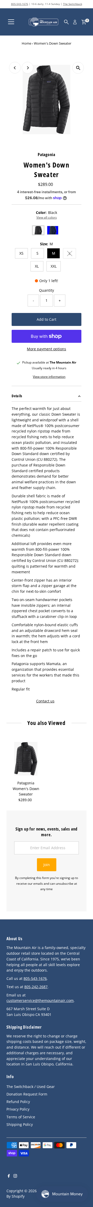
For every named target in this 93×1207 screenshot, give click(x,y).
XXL (54, 266)
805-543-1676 (19, 4)
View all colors (46, 217)
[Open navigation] (11, 22)
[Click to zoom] (78, 68)
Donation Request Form (26, 1094)
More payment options (46, 348)
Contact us (45, 701)
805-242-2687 (36, 986)
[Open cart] (84, 22)
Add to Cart (46, 319)
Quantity (46, 290)
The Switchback (72, 4)
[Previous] (15, 68)
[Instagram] (15, 1176)
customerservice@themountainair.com (40, 1000)
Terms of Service (20, 1116)
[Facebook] (8, 1176)
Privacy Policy (17, 1109)
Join (46, 864)
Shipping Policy (19, 1124)
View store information (49, 376)
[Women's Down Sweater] (25, 758)
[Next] (27, 68)
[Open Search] (66, 22)
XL (37, 266)
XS (21, 253)
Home (26, 43)
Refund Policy (18, 1101)
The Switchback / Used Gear (30, 1086)
